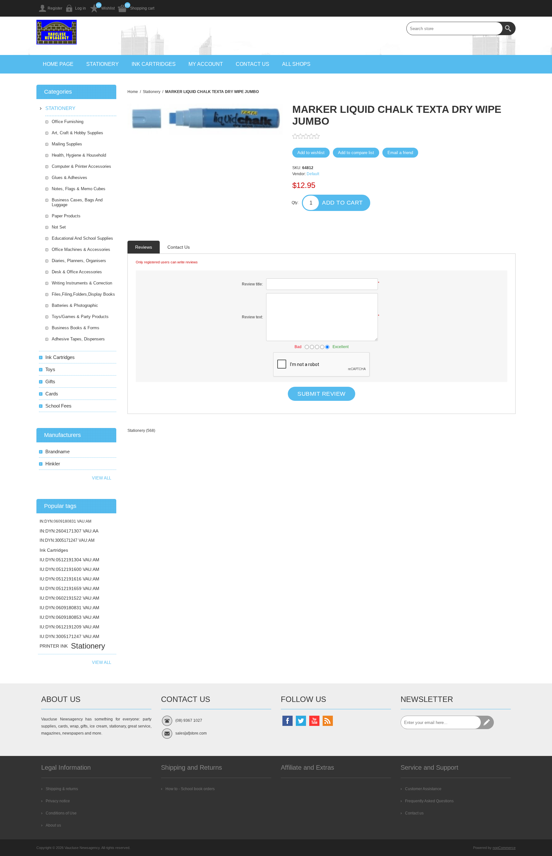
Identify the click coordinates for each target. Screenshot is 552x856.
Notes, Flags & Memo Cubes (78, 188)
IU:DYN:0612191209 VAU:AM (69, 626)
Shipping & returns (62, 789)
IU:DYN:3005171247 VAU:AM (69, 636)
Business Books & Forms (75, 327)
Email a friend (400, 152)
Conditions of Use (61, 813)
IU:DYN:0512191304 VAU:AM (69, 559)
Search (508, 28)
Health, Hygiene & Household (79, 155)
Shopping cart (142, 8)
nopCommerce (504, 848)
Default (313, 174)
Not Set (59, 227)
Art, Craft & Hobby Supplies (77, 132)
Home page (58, 64)
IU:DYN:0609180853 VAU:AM (69, 617)
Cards (51, 393)
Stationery (102, 64)
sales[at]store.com (191, 733)
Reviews (143, 247)
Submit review (321, 394)
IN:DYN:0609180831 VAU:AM (65, 521)
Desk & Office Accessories (77, 271)
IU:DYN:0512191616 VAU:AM (69, 578)
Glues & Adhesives (69, 177)
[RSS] (328, 721)
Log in (80, 8)
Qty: (295, 202)
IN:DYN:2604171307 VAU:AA (69, 530)
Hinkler (52, 463)
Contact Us (178, 247)
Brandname (57, 451)
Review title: (252, 284)
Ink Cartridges (154, 64)
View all (101, 478)
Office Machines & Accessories (81, 249)
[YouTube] (314, 721)
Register (55, 8)
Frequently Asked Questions (429, 801)
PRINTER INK (54, 646)
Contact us (252, 64)
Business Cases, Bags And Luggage (77, 202)
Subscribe (487, 722)
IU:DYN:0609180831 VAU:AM (69, 607)
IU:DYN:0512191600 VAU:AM (69, 569)
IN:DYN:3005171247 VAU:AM (67, 540)
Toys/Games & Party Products (80, 316)
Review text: (252, 317)
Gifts (50, 381)
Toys (50, 369)
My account (205, 64)
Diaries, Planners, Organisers (79, 260)
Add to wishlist (311, 152)
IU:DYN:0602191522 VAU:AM (69, 598)
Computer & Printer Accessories (81, 166)
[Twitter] (301, 721)
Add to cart (342, 202)
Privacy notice (58, 801)
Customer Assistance (423, 789)
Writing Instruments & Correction (82, 283)
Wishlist (108, 8)
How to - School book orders (190, 789)
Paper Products (66, 216)
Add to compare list (356, 152)
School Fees (58, 406)
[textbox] (454, 28)
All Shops (296, 64)
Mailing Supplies (67, 144)
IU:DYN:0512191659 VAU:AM (69, 588)
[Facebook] (287, 721)
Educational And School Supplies (82, 238)
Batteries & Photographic (75, 305)
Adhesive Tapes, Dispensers (78, 339)
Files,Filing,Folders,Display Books (83, 294)
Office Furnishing (67, 121)
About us (53, 825)
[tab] (143, 247)
